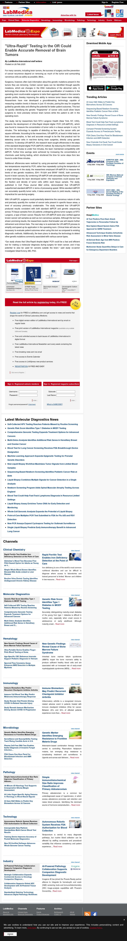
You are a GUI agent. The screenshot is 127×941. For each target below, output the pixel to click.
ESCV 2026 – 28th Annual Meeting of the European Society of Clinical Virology (114, 192)
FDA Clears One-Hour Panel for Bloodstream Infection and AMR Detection (104, 136)
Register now (15, 312)
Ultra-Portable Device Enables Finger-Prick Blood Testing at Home (20, 651)
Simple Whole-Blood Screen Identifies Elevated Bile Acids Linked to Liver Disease (20, 571)
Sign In (105, 2)
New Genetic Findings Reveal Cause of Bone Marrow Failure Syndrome (104, 116)
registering (43, 302)
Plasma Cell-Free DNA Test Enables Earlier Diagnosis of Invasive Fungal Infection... (19, 747)
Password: (14, 395)
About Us (6, 912)
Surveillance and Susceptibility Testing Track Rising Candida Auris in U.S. (20, 740)
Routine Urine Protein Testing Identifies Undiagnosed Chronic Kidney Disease (21, 579)
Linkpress (57, 2)
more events (120, 154)
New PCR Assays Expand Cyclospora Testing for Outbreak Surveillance (41, 523)
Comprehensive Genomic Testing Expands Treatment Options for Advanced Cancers (18, 614)
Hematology (45, 20)
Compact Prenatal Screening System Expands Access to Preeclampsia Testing (103, 130)
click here (32, 927)
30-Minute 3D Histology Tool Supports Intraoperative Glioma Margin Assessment (20, 787)
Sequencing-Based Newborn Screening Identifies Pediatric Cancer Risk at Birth (102, 109)
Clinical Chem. (14, 20)
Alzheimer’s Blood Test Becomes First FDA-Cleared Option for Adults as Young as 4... (21, 563)
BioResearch (58, 912)
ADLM (72, 912)
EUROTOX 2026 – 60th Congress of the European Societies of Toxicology (114, 162)
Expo (4, 20)
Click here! (32, 404)
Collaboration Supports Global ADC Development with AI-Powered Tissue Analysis (20, 885)
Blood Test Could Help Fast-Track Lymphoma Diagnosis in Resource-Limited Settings (104, 123)
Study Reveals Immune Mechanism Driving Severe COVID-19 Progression (20, 708)
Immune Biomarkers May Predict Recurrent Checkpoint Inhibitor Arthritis (21, 689)
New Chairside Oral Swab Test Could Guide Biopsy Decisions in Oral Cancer (104, 143)
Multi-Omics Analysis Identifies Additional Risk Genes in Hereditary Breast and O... (19, 622)
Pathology (81, 20)
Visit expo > (73, 260)
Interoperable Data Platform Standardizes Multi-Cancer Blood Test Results (20, 830)
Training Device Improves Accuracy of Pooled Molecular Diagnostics (20, 837)
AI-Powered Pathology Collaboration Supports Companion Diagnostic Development (19, 868)
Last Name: (51, 395)
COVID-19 (57, 914)
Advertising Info (8, 914)
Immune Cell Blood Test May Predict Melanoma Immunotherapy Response (20, 695)
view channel (75, 551)
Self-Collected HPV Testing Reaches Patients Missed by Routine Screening (42, 424)
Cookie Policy (96, 927)
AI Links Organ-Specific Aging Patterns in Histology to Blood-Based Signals (20, 795)
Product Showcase (43, 914)
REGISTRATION (21, 366)
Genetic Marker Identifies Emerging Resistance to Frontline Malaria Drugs (20, 733)
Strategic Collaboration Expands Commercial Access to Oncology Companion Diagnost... (18, 876)
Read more (60, 579)
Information (41, 2)
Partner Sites (24, 2)
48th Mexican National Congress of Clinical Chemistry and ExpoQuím (114, 177)
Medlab (72, 914)
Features (8, 2)
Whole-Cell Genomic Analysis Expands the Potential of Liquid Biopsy (39, 511)
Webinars (117, 20)
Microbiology (70, 20)
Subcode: (52, 391)
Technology (91, 20)
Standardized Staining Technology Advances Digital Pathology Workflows (20, 893)
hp (66, 2)
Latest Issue (93, 14)
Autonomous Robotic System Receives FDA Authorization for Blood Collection (20, 822)
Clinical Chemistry (14, 549)
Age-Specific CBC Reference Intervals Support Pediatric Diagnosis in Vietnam (20, 657)
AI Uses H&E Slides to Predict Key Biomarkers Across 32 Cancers (100, 103)
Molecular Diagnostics (30, 20)
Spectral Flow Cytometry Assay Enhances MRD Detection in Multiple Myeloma (19, 665)
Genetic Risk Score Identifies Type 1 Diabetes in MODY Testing (36, 428)
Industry (101, 20)
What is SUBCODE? (55, 404)
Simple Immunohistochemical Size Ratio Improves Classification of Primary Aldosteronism (54, 783)
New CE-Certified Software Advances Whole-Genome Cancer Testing (19, 844)
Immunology (57, 20)
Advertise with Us (68, 15)
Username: (13, 391)
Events (109, 20)
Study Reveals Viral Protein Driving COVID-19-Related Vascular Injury (19, 702)
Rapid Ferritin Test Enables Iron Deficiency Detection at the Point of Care (21, 555)
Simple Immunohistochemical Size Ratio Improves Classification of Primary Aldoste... (21, 779)
